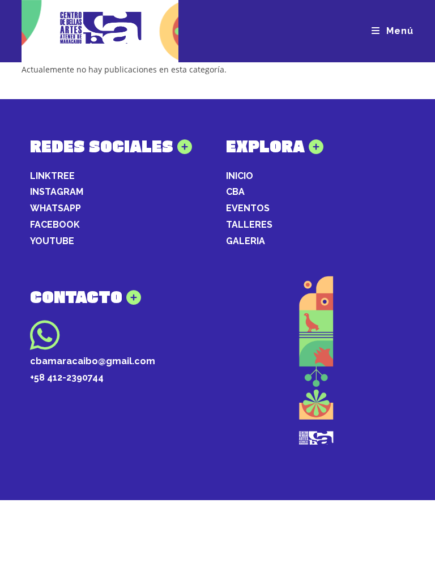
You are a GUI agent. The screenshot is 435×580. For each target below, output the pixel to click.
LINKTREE (52, 175)
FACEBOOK (55, 224)
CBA (235, 191)
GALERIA (245, 241)
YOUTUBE (52, 241)
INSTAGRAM (56, 191)
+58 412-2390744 (67, 377)
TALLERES (249, 224)
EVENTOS (248, 208)
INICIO (239, 175)
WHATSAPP (55, 208)
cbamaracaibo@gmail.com (92, 361)
